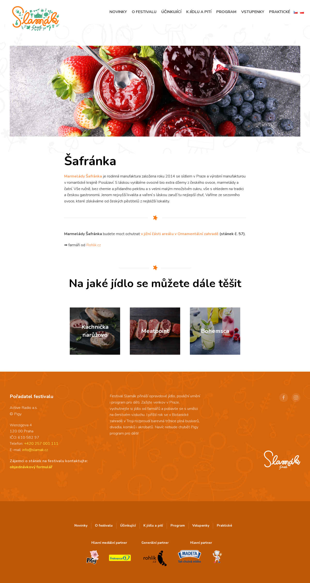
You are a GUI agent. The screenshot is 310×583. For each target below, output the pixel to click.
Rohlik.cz (93, 245)
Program (226, 12)
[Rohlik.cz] (155, 558)
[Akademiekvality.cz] (217, 557)
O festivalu (144, 12)
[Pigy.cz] (92, 557)
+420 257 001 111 (41, 443)
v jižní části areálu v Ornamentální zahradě (179, 234)
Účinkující (171, 12)
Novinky (118, 12)
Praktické (279, 12)
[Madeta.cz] (189, 557)
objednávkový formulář (31, 467)
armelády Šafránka (84, 176)
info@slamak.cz (35, 450)
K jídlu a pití (198, 12)
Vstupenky (252, 12)
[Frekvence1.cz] (120, 558)
